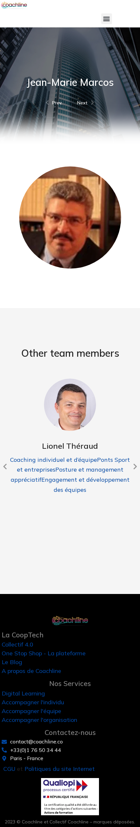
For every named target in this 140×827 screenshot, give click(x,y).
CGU (9, 768)
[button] (106, 18)
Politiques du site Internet (59, 768)
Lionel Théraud (70, 446)
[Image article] (70, 405)
